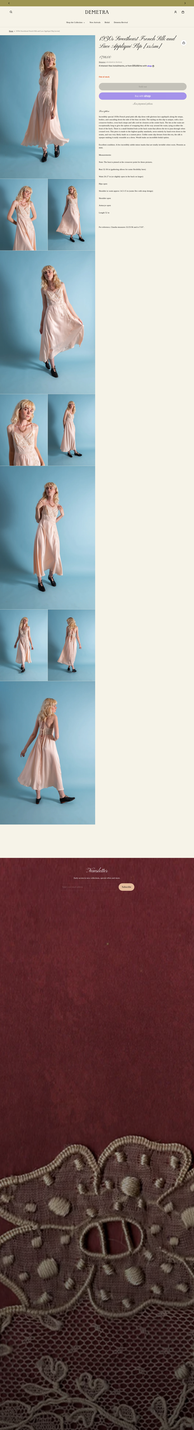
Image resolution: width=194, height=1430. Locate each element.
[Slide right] (185, 3)
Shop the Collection (74, 22)
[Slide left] (8, 3)
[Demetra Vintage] (97, 12)
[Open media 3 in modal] (24, 214)
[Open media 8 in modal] (47, 537)
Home (11, 31)
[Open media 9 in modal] (24, 645)
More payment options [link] (143, 103)
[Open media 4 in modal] (71, 214)
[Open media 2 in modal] (47, 107)
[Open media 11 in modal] (47, 753)
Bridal (107, 22)
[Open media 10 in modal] (71, 645)
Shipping (102, 62)
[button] (11, 12)
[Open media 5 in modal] (47, 322)
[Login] (175, 12)
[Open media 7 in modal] (71, 430)
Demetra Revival (121, 22)
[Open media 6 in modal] (24, 430)
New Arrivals (95, 22)
